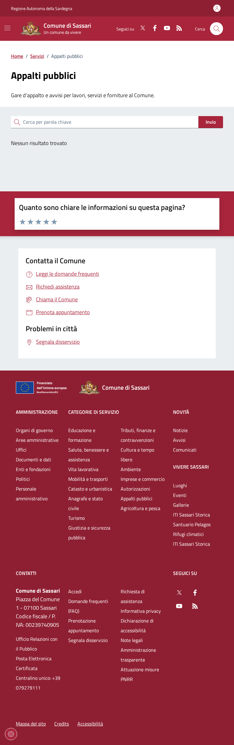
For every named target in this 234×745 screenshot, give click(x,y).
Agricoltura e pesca (140, 508)
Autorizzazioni (135, 488)
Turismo (76, 518)
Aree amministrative (37, 440)
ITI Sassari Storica (191, 514)
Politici (23, 479)
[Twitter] (140, 28)
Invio (211, 122)
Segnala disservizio (88, 640)
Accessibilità (90, 723)
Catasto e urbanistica (90, 488)
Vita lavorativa (83, 469)
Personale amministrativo (32, 493)
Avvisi (179, 440)
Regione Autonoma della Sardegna (41, 8)
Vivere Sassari (191, 466)
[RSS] (177, 28)
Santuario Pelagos (192, 524)
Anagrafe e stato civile (85, 503)
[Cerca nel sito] (216, 28)
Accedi (75, 591)
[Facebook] (152, 28)
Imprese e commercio (143, 479)
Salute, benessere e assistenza (88, 454)
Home (17, 56)
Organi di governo (34, 430)
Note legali (132, 640)
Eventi (179, 495)
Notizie (180, 430)
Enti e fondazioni (33, 469)
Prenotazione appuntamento (83, 625)
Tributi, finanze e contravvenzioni (138, 435)
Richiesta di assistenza (133, 596)
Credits (61, 723)
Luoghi (180, 485)
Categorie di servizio (93, 412)
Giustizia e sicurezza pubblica (89, 532)
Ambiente (131, 469)
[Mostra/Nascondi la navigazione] (7, 28)
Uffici (21, 449)
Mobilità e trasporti (88, 479)
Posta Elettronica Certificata (33, 663)
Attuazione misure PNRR (140, 674)
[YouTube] (164, 28)
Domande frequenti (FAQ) (88, 606)
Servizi (37, 56)
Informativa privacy (141, 611)
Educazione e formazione (81, 435)
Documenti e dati (33, 459)
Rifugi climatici (188, 534)
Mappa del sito (31, 723)
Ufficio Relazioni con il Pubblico (37, 643)
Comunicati (185, 449)
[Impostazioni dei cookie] (11, 734)
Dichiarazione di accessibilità (137, 625)
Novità (181, 412)
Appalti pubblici (136, 498)
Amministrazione (37, 412)
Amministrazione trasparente (138, 654)
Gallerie (181, 505)
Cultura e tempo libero (137, 454)
